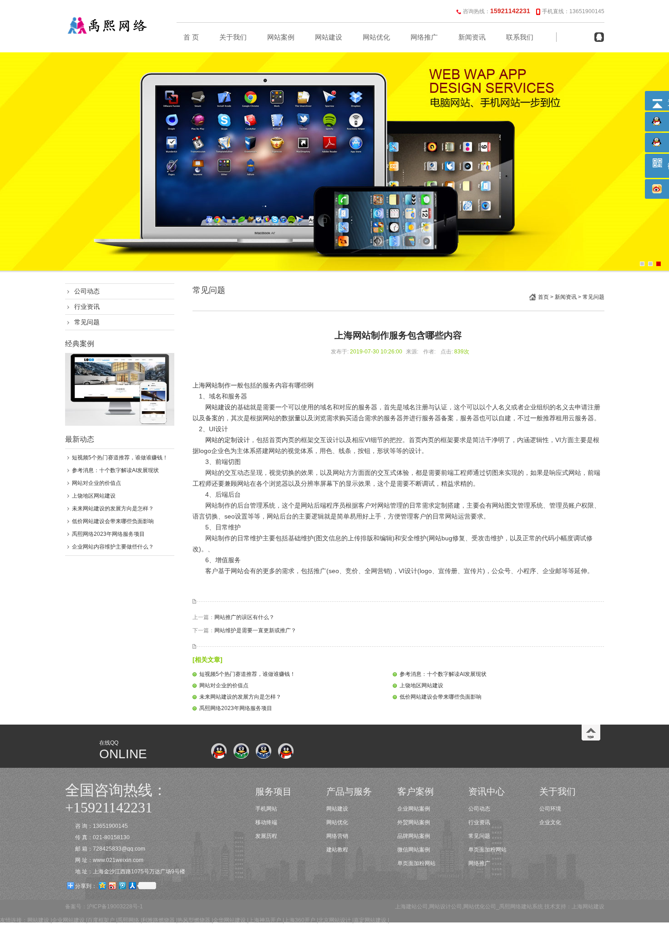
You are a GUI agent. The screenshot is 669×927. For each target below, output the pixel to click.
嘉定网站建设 (370, 920)
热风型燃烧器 (193, 920)
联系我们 (519, 37)
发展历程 (266, 836)
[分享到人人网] (132, 885)
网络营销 (337, 836)
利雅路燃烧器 (158, 920)
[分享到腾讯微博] (122, 885)
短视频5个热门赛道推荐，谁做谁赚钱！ (120, 457)
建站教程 (337, 849)
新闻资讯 (472, 37)
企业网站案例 (413, 809)
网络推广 (424, 37)
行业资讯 (87, 306)
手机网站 (266, 809)
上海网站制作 (212, 385)
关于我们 (233, 37)
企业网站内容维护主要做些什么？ (113, 547)
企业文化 (550, 822)
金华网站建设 (229, 920)
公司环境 (550, 809)
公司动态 (87, 291)
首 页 (191, 37)
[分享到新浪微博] (112, 885)
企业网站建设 (68, 920)
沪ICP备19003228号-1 (115, 906)
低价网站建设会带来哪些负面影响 (113, 521)
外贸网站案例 (413, 822)
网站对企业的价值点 (96, 483)
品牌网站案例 (413, 836)
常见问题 (87, 322)
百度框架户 (101, 920)
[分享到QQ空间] (102, 885)
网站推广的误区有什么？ (244, 617)
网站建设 (328, 37)
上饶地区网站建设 (94, 496)
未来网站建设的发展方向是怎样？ (113, 508)
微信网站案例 (413, 849)
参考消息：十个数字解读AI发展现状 (115, 470)
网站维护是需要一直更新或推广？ (255, 630)
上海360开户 (299, 920)
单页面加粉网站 (416, 863)
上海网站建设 (588, 906)
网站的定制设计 (227, 439)
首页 (543, 297)
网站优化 (376, 37)
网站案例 (280, 37)
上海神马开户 (264, 920)
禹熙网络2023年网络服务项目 (108, 534)
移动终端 (266, 822)
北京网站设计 (334, 920)
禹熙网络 (128, 920)
